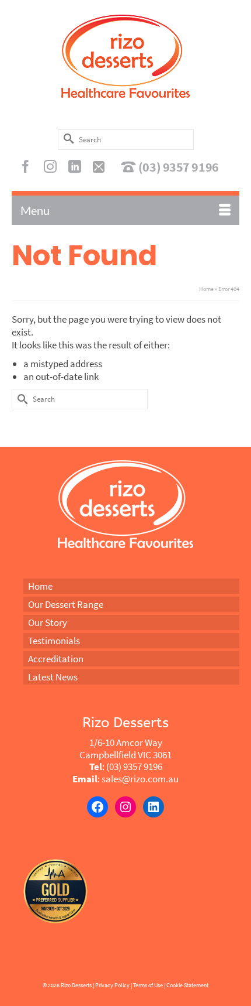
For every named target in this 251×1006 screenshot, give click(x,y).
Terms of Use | (149, 985)
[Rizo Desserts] (125, 56)
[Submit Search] (66, 138)
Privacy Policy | (113, 985)
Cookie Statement (187, 985)
